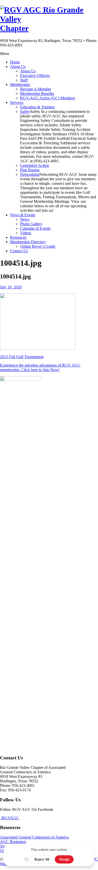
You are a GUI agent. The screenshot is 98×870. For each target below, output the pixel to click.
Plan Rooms (29, 170)
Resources (18, 237)
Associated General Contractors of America (34, 837)
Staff (24, 80)
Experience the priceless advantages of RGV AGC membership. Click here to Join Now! (40, 367)
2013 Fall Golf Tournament (21, 357)
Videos (25, 233)
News (24, 219)
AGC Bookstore (13, 842)
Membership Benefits (37, 93)
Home (15, 62)
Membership (20, 84)
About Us (18, 66)
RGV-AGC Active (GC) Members (47, 98)
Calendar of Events (35, 228)
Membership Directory (28, 242)
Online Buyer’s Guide (37, 246)
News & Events (22, 215)
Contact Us (19, 251)
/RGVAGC (9, 818)
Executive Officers (35, 75)
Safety (25, 111)
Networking (29, 174)
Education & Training (37, 107)
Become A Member (35, 89)
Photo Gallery (31, 224)
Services (16, 102)
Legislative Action (34, 165)
